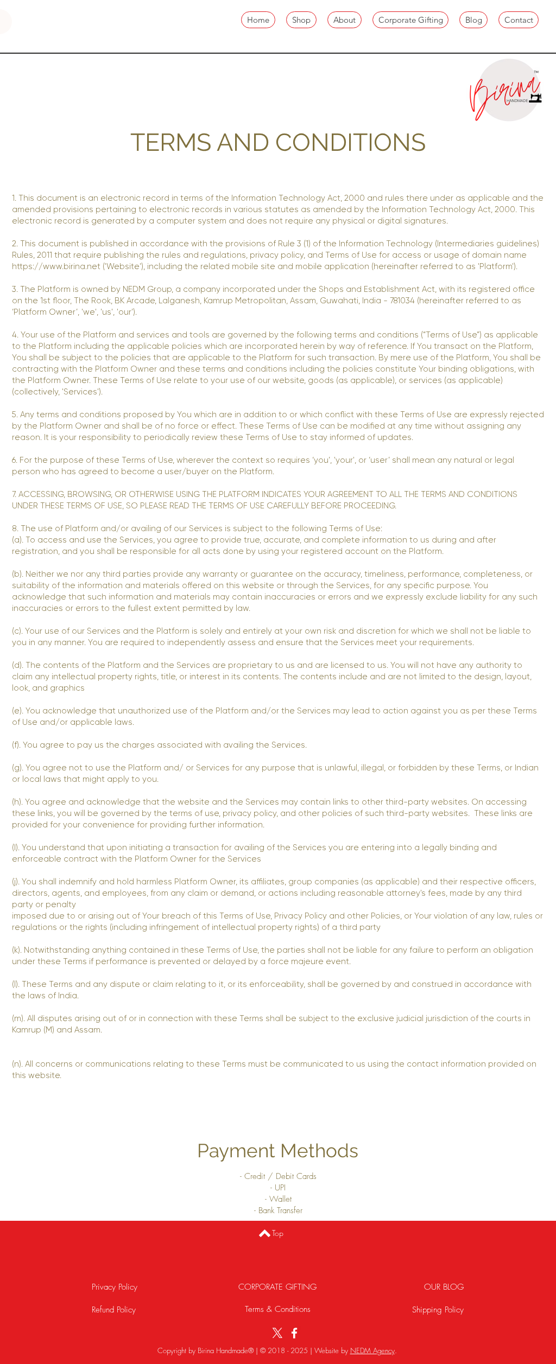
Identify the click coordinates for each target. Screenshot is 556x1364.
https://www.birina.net (56, 267)
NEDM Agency (372, 1350)
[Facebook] (294, 1333)
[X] (277, 1333)
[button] (552, 20)
